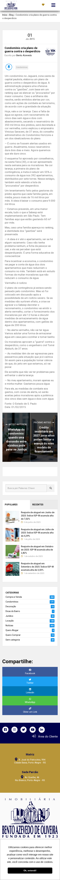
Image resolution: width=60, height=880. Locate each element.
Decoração (11, 606)
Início (4, 15)
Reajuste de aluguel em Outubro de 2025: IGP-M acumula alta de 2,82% (37, 549)
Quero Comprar (13, 635)
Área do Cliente (48, 736)
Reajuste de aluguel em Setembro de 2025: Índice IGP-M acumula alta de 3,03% (37, 566)
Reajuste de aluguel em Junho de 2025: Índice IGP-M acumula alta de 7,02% (37, 515)
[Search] (50, 488)
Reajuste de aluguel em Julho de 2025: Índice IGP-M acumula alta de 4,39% (37, 532)
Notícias (9, 625)
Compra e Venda (14, 597)
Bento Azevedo (24, 55)
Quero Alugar (12, 630)
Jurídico (9, 616)
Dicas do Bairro (13, 611)
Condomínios (22, 67)
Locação (10, 620)
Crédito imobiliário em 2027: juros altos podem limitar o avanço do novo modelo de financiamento (43, 439)
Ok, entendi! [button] (30, 870)
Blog (11, 15)
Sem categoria (13, 640)
